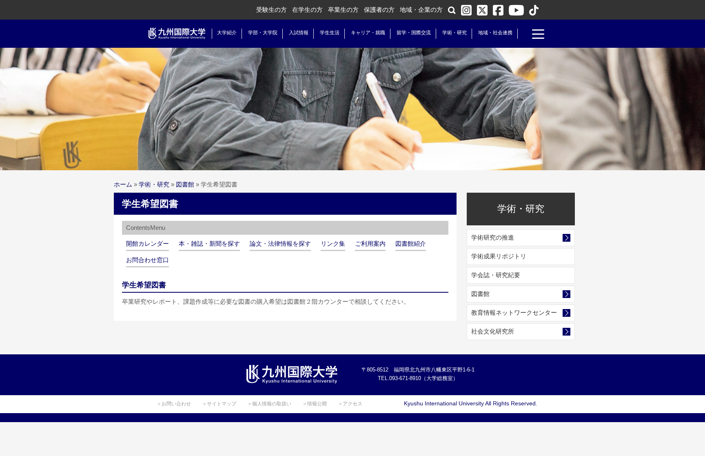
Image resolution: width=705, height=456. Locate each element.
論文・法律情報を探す (280, 243)
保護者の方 (379, 9)
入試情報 (298, 33)
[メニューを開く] (538, 35)
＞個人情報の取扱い (269, 404)
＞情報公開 (314, 404)
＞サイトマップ (219, 404)
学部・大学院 (262, 33)
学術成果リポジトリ (498, 256)
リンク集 (333, 243)
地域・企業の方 (421, 9)
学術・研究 (454, 33)
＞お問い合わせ (174, 404)
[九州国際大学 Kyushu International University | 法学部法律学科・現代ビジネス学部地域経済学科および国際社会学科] (177, 33)
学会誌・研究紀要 (495, 274)
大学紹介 (227, 33)
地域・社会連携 (495, 33)
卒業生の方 (343, 9)
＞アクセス (350, 404)
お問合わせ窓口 (147, 259)
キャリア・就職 (368, 33)
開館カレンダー (147, 243)
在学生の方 (307, 9)
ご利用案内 (370, 243)
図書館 (185, 184)
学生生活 (329, 33)
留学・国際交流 (414, 33)
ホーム (123, 184)
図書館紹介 (410, 243)
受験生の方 (271, 9)
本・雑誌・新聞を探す (209, 243)
